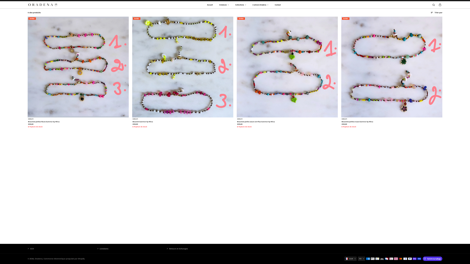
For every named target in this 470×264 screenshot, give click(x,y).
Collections (239, 5)
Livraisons (104, 249)
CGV (32, 249)
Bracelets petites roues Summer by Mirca (357, 122)
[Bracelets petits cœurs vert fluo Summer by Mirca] (287, 67)
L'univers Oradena (260, 5)
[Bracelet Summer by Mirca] (182, 67)
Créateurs (223, 5)
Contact (278, 5)
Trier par (438, 12)
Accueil (210, 5)
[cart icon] (440, 5)
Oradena (39, 259)
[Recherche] (433, 5)
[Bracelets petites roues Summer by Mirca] (391, 67)
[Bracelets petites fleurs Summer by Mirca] (78, 67)
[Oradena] (43, 5)
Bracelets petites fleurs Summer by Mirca (43, 122)
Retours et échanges (178, 249)
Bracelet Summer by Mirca (143, 122)
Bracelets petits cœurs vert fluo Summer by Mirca (256, 122)
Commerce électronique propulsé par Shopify (64, 259)
